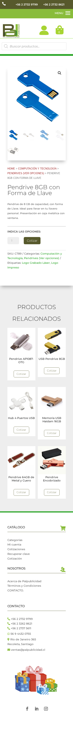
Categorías (14, 540)
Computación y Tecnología (37, 168)
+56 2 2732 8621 (53, 4)
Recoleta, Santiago (20, 644)
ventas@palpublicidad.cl (28, 650)
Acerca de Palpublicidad (24, 581)
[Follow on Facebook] (27, 709)
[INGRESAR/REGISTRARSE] (44, 30)
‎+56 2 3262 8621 (21, 623)
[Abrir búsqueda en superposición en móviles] (34, 46)
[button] (59, 73)
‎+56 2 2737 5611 (20, 628)
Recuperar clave (18, 554)
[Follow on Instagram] (46, 709)
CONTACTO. (15, 590)
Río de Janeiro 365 (23, 639)
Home (11, 168)
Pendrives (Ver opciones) (25, 173)
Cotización (14, 558)
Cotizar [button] (21, 374)
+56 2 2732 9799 (27, 4)
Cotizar (32, 240)
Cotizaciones (16, 549)
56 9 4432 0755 (20, 634)
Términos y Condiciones (24, 585)
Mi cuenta (14, 544)
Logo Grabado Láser (36, 263)
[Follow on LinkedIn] (36, 709)
